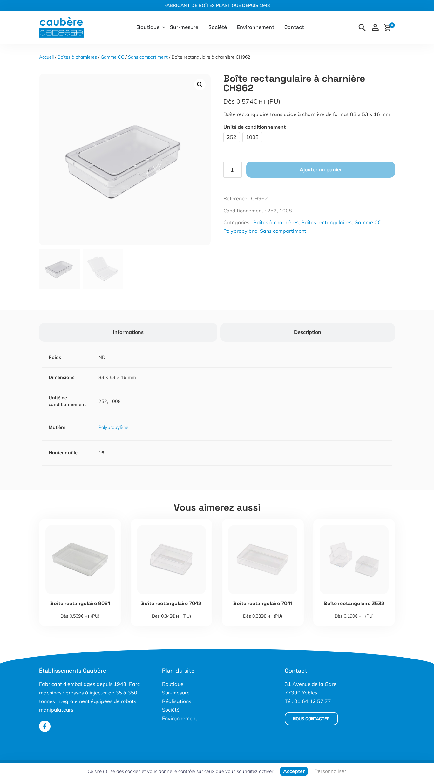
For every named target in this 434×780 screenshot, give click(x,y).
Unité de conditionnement (254, 127)
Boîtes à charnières (77, 57)
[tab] (128, 332)
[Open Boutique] (163, 27)
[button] (200, 84)
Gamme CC (112, 57)
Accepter (294, 771)
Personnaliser (330, 771)
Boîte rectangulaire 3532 (354, 603)
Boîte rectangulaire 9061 (80, 603)
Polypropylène (240, 231)
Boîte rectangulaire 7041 (262, 603)
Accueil (46, 57)
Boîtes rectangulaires (326, 222)
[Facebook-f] (45, 726)
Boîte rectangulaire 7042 (171, 603)
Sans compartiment (148, 57)
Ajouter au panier (321, 169)
